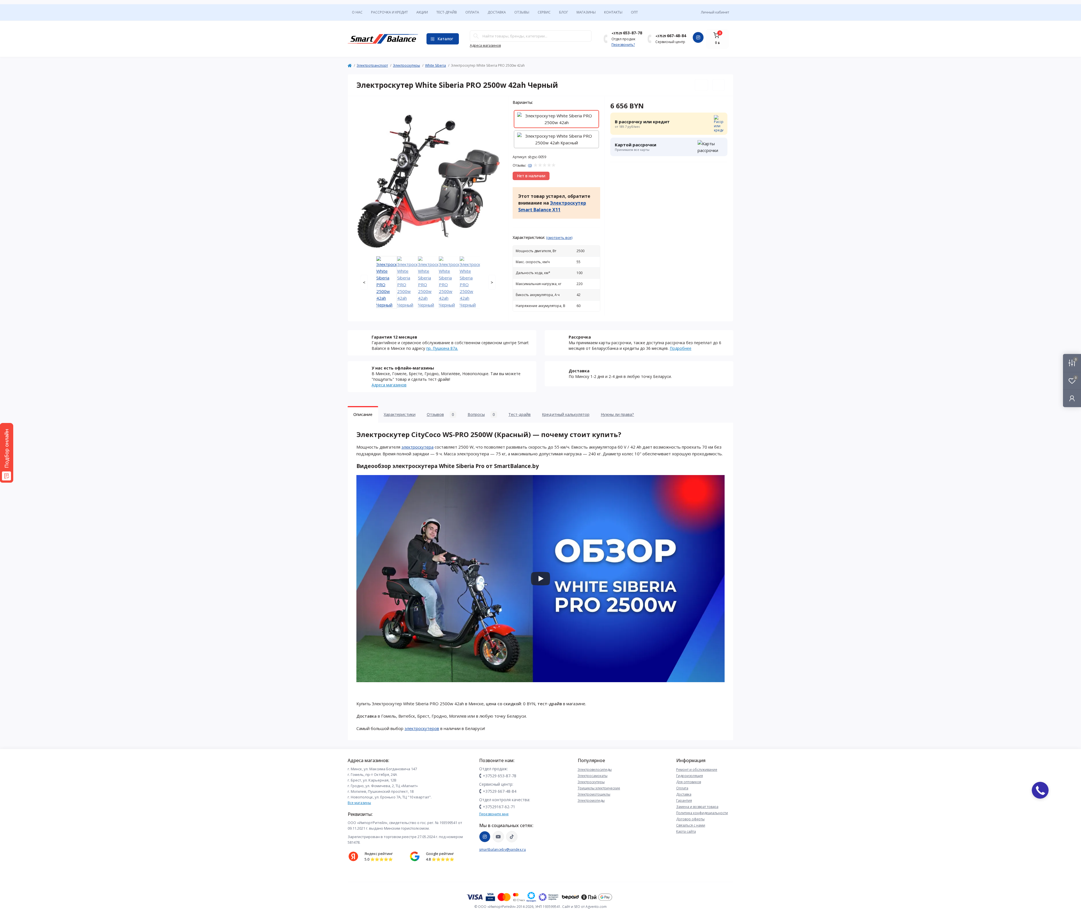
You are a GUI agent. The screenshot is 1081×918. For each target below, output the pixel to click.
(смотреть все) (559, 237)
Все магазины (359, 802)
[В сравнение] (718, 85)
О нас (357, 12)
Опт (634, 12)
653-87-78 (626, 32)
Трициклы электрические (599, 788)
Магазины (586, 12)
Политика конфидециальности (702, 812)
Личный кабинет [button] (715, 12)
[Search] (476, 36)
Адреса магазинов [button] (485, 45)
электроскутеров (422, 728)
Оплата (472, 12)
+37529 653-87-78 (499, 775)
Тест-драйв (446, 12)
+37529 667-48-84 (499, 791)
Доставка (497, 12)
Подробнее (680, 348)
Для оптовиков (688, 782)
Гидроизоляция (689, 775)
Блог (563, 12)
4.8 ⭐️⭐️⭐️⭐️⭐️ (440, 859)
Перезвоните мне (494, 814)
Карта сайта (686, 831)
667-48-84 (670, 35)
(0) (530, 165)
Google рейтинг (440, 853)
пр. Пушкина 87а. (442, 348)
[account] (1072, 398)
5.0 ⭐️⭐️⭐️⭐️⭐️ (379, 859)
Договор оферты (690, 819)
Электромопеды (591, 800)
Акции (422, 12)
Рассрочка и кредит (389, 12)
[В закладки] (701, 85)
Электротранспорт (372, 65)
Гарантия (684, 800)
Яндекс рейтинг (379, 853)
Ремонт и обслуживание (696, 769)
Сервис (544, 12)
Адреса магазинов (389, 385)
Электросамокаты (592, 775)
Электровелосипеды (595, 769)
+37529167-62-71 (499, 806)
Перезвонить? (623, 44)
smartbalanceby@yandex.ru (502, 849)
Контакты (613, 12)
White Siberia (435, 65)
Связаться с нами (690, 825)
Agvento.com (596, 906)
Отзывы (521, 12)
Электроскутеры (406, 65)
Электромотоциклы (594, 794)
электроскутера (417, 447)
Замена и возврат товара (697, 806)
